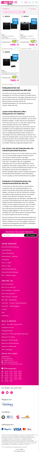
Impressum (5, 316)
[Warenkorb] (33, 2)
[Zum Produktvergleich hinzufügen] (15, 48)
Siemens (5, 105)
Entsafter (25, 223)
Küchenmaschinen (18, 225)
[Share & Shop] (26, 2)
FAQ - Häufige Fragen (9, 275)
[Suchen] (22, 2)
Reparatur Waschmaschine (10, 343)
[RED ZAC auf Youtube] (7, 392)
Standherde (26, 129)
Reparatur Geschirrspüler (10, 340)
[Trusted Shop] (3, 418)
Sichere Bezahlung (8, 253)
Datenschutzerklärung (9, 269)
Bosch (31, 103)
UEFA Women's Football (9, 297)
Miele (10, 105)
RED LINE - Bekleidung (9, 300)
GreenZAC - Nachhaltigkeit (10, 306)
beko (24, 190)
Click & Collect (6, 263)
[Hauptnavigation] (36, 3)
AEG (16, 105)
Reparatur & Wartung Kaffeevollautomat (15, 334)
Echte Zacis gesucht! (8, 294)
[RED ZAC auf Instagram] (11, 392)
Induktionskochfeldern (14, 133)
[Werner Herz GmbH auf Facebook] (3, 392)
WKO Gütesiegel (7, 350)
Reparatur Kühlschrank (9, 346)
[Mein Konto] (29, 2)
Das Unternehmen (7, 284)
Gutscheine (5, 260)
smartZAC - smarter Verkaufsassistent (14, 303)
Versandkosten (6, 250)
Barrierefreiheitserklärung (10, 247)
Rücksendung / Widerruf (10, 256)
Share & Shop (6, 266)
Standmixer (5, 225)
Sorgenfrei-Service (8, 328)
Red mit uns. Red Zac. (9, 287)
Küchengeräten (14, 223)
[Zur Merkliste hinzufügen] (18, 48)
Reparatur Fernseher (8, 337)
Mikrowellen (32, 223)
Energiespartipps (7, 331)
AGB (3, 312)
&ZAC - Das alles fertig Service (12, 324)
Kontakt (4, 309)
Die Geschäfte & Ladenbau (11, 290)
